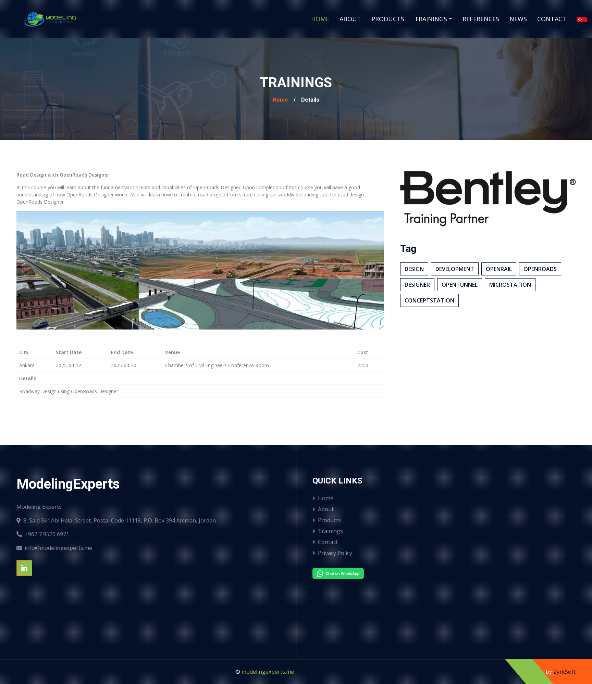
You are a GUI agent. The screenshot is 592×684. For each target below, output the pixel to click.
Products (387, 19)
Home (320, 19)
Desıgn (414, 269)
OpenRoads (540, 269)
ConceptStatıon (429, 300)
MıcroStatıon (510, 284)
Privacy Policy (335, 553)
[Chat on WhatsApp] (374, 573)
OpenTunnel (460, 284)
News (518, 19)
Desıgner (417, 284)
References (481, 19)
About (350, 19)
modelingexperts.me (268, 671)
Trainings (431, 19)
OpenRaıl (499, 269)
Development (454, 269)
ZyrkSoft (564, 671)
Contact (551, 19)
